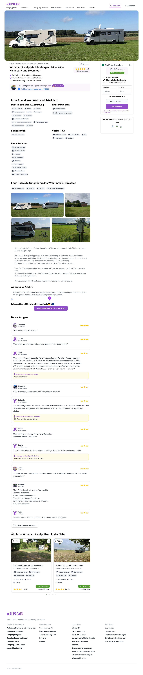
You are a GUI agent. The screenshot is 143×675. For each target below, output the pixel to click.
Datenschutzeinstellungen (115, 635)
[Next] (49, 550)
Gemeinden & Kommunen (82, 648)
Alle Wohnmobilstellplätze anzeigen (51, 308)
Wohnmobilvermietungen (82, 655)
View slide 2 (28, 560)
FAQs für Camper (79, 631)
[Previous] (13, 550)
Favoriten (92, 8)
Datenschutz (110, 631)
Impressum (109, 628)
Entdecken (23, 8)
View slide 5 (32, 560)
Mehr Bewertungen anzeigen (24, 525)
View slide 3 (65, 560)
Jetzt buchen (117, 106)
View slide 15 (80, 560)
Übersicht (76, 628)
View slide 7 (70, 560)
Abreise (121, 88)
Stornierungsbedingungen (115, 638)
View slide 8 (71, 560)
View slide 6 (33, 560)
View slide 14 (79, 560)
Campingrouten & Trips (16, 645)
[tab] (46, 594)
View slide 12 (76, 560)
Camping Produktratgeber (17, 638)
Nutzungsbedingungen (114, 641)
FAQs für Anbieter (79, 635)
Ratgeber (80, 8)
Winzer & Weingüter (80, 641)
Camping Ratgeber (14, 635)
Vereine (75, 645)
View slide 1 (27, 560)
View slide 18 (84, 560)
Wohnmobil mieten (79, 658)
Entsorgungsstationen (40, 8)
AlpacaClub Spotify (14, 648)
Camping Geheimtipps (15, 631)
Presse (42, 641)
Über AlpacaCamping (47, 631)
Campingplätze (11, 8)
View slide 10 (74, 560)
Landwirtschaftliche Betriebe (83, 638)
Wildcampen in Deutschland (83, 651)
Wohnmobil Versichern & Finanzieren (21, 628)
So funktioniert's (46, 628)
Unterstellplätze (56, 8)
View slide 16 (81, 560)
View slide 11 (75, 560)
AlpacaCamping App (47, 635)
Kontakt (42, 638)
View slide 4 (31, 560)
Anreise (106, 88)
